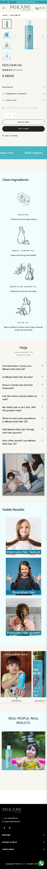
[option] (29, 35)
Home (5, 15)
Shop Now (6, 2)
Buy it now (23, 129)
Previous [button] (15, 36)
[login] (32, 8)
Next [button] (42, 36)
